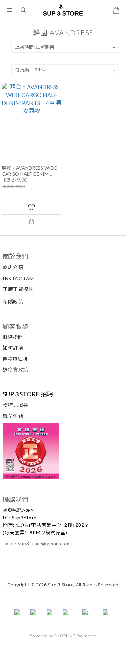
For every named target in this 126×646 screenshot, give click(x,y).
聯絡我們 (12, 337)
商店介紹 (13, 267)
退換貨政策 (15, 370)
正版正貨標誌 (18, 289)
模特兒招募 (15, 405)
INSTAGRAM (18, 278)
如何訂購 (13, 348)
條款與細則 (15, 359)
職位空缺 (13, 416)
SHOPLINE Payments (75, 635)
